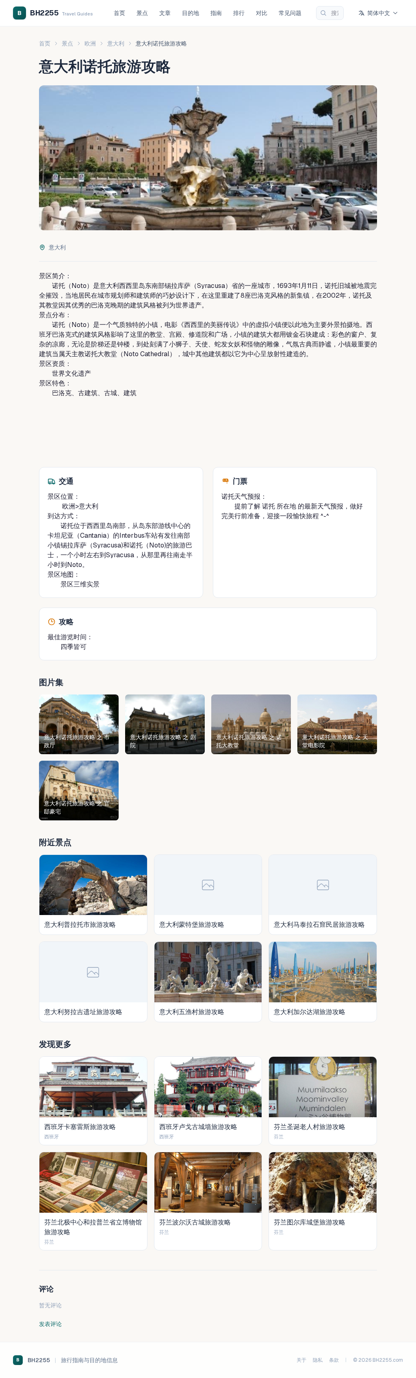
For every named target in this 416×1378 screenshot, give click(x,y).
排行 (239, 13)
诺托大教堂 (100, 354)
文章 (165, 13)
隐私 (318, 1360)
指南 (216, 13)
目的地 (190, 13)
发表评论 (50, 1324)
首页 (119, 13)
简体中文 (378, 13)
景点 (142, 13)
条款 (334, 1360)
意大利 (115, 43)
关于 (301, 1360)
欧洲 (90, 43)
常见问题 (290, 13)
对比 (261, 13)
